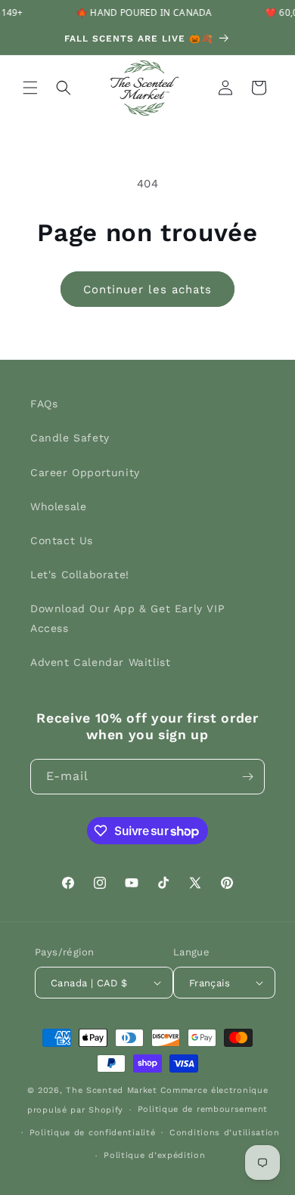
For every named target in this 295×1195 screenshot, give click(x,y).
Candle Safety (70, 438)
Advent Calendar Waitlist (100, 662)
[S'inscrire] (247, 776)
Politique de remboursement (203, 1109)
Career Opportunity (85, 472)
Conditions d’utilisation (224, 1133)
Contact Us (61, 540)
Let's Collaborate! (79, 574)
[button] (30, 87)
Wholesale (58, 506)
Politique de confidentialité (93, 1133)
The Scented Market (111, 1090)
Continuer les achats (147, 289)
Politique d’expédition (154, 1155)
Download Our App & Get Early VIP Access (127, 617)
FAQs (43, 404)
